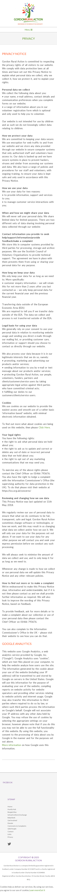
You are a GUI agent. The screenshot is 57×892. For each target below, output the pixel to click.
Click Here (44, 427)
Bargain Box (12, 812)
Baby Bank (11, 818)
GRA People (12, 829)
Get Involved (12, 820)
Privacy (10, 837)
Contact (10, 831)
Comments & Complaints (17, 826)
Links (9, 834)
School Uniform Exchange (17, 815)
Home (10, 807)
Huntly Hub (12, 809)
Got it (42, 890)
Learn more (34, 890)
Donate (10, 823)
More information (11, 745)
